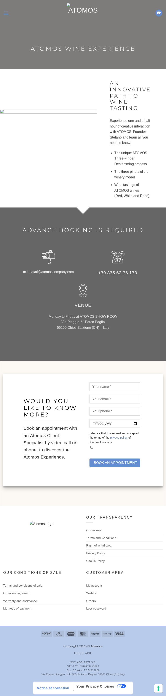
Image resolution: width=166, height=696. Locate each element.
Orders (91, 601)
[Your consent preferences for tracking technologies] (158, 688)
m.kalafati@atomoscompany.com (48, 272)
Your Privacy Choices (95, 686)
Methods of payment (17, 608)
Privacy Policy (95, 553)
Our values (93, 530)
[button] (5, 13)
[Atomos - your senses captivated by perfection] (83, 13)
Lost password (96, 608)
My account (94, 585)
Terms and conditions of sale (22, 585)
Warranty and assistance (20, 601)
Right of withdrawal (99, 545)
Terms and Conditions (101, 538)
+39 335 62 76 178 (117, 272)
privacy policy (119, 437)
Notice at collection (53, 688)
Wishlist (91, 593)
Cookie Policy (95, 561)
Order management (16, 593)
